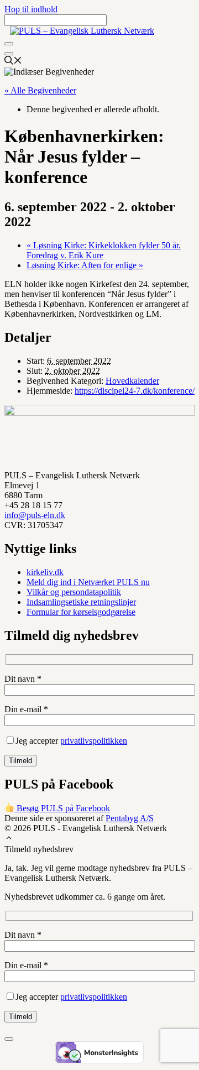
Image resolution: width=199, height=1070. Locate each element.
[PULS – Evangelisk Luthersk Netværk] (82, 30)
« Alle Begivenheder (40, 90)
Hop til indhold (30, 9)
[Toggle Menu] (8, 43)
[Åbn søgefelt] (13, 61)
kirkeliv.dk (45, 572)
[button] (8, 839)
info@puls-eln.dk (34, 515)
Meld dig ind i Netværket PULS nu (88, 582)
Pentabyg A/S (130, 818)
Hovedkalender (132, 380)
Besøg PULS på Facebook (62, 808)
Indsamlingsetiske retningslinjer (81, 602)
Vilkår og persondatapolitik (74, 592)
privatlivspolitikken (93, 740)
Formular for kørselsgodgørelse (81, 612)
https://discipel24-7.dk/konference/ (135, 390)
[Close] (8, 53)
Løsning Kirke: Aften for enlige (85, 265)
